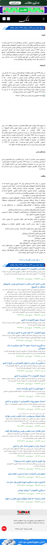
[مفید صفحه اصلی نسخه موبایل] (23, 10)
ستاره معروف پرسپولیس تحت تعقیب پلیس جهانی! (25, 416)
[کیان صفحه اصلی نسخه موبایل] (23, 542)
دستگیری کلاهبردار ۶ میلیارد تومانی (31, 490)
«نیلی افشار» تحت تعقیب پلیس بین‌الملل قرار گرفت (25, 431)
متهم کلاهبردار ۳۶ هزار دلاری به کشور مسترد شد (26, 332)
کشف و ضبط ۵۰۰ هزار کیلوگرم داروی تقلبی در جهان (25, 498)
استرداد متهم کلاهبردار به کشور (33, 320)
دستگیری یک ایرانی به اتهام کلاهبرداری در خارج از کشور (24, 363)
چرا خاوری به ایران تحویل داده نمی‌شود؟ (29, 461)
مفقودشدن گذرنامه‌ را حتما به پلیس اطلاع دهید (26, 474)
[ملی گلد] (23, 3)
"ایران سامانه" (19, 529)
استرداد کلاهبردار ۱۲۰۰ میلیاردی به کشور (29, 376)
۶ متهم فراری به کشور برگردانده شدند (30, 388)
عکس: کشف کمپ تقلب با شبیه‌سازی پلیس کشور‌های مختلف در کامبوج (24, 286)
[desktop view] (8, 18)
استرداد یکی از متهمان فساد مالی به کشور (29, 446)
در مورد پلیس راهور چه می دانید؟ (29, 260)
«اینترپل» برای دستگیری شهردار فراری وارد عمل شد (25, 482)
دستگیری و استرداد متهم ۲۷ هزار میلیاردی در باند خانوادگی (26, 347)
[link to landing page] (24, 18)
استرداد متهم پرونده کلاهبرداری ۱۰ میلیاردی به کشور (25, 401)
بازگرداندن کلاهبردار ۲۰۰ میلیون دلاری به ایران (27, 269)
